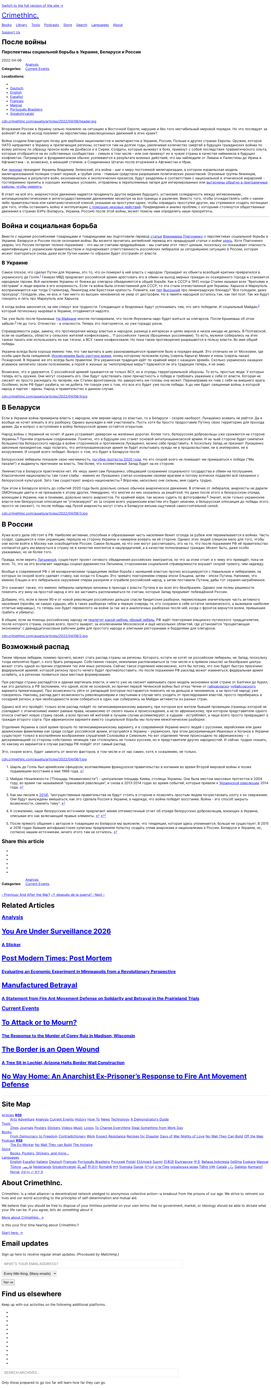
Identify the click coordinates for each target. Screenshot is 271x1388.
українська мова (184, 1167)
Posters (40, 1128)
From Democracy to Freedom (34, 1136)
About (118, 25)
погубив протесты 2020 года (116, 459)
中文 (197, 1162)
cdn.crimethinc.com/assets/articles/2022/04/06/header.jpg (49, 121)
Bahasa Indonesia (215, 1162)
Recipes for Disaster (143, 1136)
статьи (156, 236)
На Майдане (66, 318)
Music (78, 1128)
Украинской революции (239, 783)
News (105, 1119)
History (80, 1119)
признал (15, 169)
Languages (100, 25)
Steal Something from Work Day (157, 1128)
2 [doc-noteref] (259, 305)
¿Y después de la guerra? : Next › (78, 894)
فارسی (27, 1167)
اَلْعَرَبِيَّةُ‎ (82, 1167)
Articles (8, 1115)
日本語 (169, 1162)
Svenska (126, 1167)
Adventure (26, 1119)
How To (93, 1119)
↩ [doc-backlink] (82, 771)
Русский (118, 1162)
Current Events (37, 69)
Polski (131, 1162)
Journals (26, 1128)
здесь (227, 240)
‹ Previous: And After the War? (26, 894)
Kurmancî (255, 1167)
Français (17, 101)
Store (67, 25)
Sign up (8, 1282)
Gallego (241, 1167)
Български (184, 1162)
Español (16, 97)
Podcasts (51, 25)
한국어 (93, 1167)
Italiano (42, 1162)
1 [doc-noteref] (40, 276)
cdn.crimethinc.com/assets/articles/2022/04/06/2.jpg (45, 636)
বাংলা (115, 1167)
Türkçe (15, 1167)
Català (221, 1167)
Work (91, 1136)
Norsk (15, 1172)
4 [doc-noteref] (18, 438)
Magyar (16, 105)
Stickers (53, 1128)
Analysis (32, 64)
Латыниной (47, 559)
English (16, 92)
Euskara (249, 1162)
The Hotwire (83, 1145)
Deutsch (16, 88)
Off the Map (253, 1136)
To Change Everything (112, 1128)
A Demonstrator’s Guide (150, 1119)
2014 (43, 795)
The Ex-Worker (22, 1145)
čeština (236, 1162)
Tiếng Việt (207, 1167)
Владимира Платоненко (183, 236)
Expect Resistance (111, 1136)
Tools (35, 25)
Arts (13, 1119)
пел (159, 290)
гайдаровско (218, 686)
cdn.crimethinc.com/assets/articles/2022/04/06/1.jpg (44, 759)
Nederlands (42, 1167)
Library (21, 25)
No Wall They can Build (53, 1145)
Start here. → (12, 1233)
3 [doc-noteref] (15, 322)
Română (105, 1167)
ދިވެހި (231, 1167)
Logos (89, 1128)
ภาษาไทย (162, 1167)
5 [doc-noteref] (121, 479)
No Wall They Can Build (224, 1136)
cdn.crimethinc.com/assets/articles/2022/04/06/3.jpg (45, 513)
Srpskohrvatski (22, 113)
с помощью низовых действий (115, 207)
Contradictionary (72, 1136)
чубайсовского (243, 686)
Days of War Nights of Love (182, 1136)
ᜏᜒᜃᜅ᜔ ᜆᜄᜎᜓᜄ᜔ (32, 1172)
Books (7, 25)
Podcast (8, 1140)
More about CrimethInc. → (23, 1217)
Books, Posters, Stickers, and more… (39, 1153)
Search (81, 25)
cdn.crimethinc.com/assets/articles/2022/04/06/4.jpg (44, 396)
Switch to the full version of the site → (32, 5)
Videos (66, 1128)
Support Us (11, 32)
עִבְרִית (149, 1167)
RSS (18, 1115)
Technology (120, 1119)
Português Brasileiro (26, 109)
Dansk (139, 1167)
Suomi (158, 1162)
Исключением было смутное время (81, 356)
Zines (14, 1128)
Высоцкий (171, 290)
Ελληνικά (144, 1162)
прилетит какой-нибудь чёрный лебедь (121, 620)
